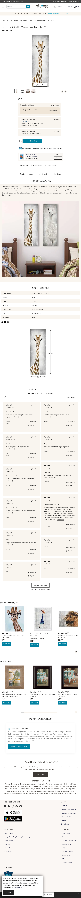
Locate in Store (51, 165)
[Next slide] (76, 651)
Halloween (12, 1)
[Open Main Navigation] (2, 7)
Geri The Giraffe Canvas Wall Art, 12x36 (24, 27)
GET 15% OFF (48, 895)
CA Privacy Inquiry (68, 859)
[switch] (23, 165)
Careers (63, 820)
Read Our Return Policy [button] (19, 746)
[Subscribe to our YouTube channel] (21, 806)
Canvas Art (23, 20)
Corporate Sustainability (69, 809)
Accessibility (66, 844)
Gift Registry (8, 851)
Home (3, 20)
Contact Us (66, 837)
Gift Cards (7, 848)
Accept (8, 892)
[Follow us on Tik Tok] (9, 806)
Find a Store (65, 824)
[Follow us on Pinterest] (17, 806)
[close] (40, 879)
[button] (42, 6)
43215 (37, 125)
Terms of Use (67, 855)
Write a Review (11, 397)
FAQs (64, 848)
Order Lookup (8, 833)
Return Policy (8, 840)
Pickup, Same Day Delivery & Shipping (17, 837)
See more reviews (40, 585)
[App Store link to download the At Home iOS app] (13, 812)
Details (59, 148)
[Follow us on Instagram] (13, 806)
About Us (64, 806)
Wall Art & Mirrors (12, 20)
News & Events (66, 817)
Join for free (40, 774)
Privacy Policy (67, 862)
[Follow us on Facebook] (5, 806)
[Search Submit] (28, 6)
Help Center (66, 833)
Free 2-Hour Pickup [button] (19, 1)
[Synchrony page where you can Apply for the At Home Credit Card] (8, 875)
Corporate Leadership (68, 813)
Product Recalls (67, 851)
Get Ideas (7, 844)
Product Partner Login (69, 840)
